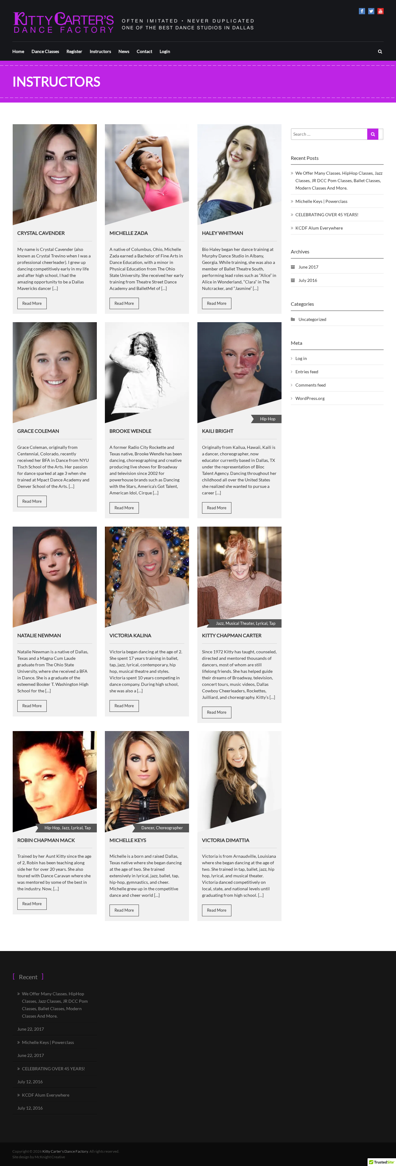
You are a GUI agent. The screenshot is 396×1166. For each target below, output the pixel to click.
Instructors (100, 51)
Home (18, 51)
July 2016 (308, 280)
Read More (32, 303)
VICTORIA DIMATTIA (225, 840)
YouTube (380, 11)
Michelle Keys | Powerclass (321, 201)
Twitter (371, 11)
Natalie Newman (39, 635)
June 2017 (308, 267)
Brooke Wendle (130, 431)
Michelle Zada (129, 233)
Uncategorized (312, 319)
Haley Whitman (222, 233)
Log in (301, 358)
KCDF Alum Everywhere (319, 227)
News (123, 51)
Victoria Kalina (130, 635)
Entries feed (306, 371)
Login (165, 51)
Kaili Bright (217, 431)
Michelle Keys (128, 840)
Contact (144, 51)
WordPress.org (310, 398)
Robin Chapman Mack (46, 840)
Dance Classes (45, 51)
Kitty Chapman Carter (231, 635)
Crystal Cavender (41, 233)
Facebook (362, 11)
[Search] (372, 134)
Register (74, 51)
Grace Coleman (38, 431)
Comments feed (310, 385)
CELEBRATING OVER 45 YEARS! (327, 214)
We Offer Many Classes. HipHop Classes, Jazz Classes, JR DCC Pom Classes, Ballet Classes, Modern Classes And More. (338, 180)
